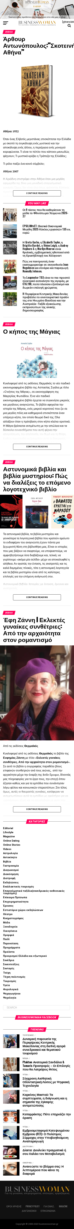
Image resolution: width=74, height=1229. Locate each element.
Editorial (8, 828)
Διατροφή (9, 878)
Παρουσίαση (10, 943)
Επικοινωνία (48, 1210)
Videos (7, 849)
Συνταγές (8, 968)
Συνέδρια (8, 960)
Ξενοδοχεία (10, 926)
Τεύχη (6, 972)
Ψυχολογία (9, 997)
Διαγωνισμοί (11, 870)
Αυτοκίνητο (10, 857)
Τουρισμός (9, 981)
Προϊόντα (8, 951)
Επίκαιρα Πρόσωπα (15, 897)
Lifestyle (8, 832)
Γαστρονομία (11, 865)
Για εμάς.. (49, 1206)
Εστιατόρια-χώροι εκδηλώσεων (23, 910)
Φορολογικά (10, 989)
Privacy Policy (32, 1206)
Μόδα (6, 922)
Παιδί (6, 939)
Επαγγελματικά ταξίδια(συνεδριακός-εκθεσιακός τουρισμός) (34, 892)
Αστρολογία (10, 853)
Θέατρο (8, 914)
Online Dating (11, 840)
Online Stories (11, 844)
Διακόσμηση (11, 874)
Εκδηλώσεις (11, 882)
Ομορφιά (8, 935)
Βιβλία (7, 861)
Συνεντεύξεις (11, 964)
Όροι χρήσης (14, 1206)
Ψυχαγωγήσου (11, 993)
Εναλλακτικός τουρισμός (18, 886)
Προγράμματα (11, 947)
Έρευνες (8, 905)
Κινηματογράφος (13, 918)
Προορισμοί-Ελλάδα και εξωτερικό (25, 956)
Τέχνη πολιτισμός (14, 976)
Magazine (9, 836)
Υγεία (6, 985)
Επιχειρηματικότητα (15, 901)
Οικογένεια (10, 931)
